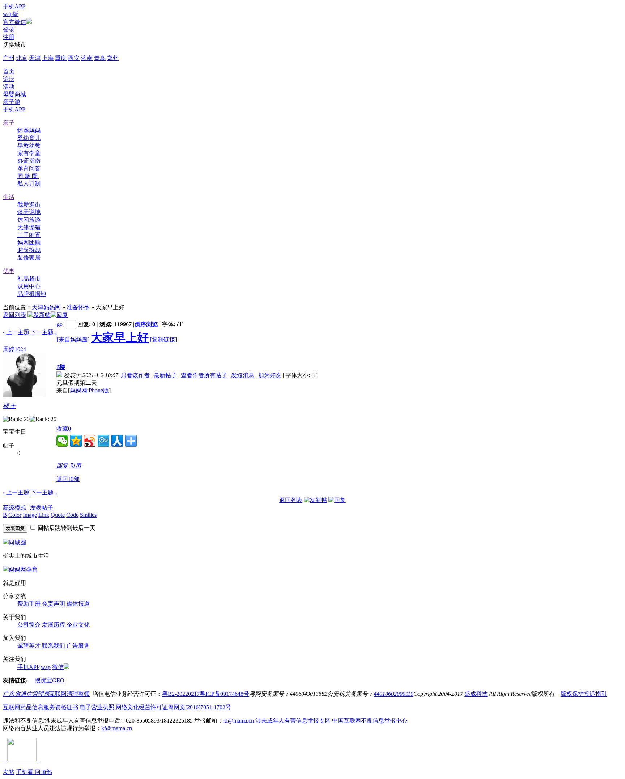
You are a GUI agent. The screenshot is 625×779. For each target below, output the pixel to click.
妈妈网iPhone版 (89, 390)
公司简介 (29, 625)
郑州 (113, 58)
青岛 (100, 58)
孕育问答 (29, 168)
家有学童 (29, 153)
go (60, 324)
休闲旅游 (29, 220)
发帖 (8, 772)
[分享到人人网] (117, 441)
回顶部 (43, 772)
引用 (75, 466)
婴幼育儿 (29, 138)
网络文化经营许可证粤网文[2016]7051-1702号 (173, 707)
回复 (62, 466)
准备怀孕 (78, 307)
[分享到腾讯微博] (103, 441)
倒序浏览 (146, 324)
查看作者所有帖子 (204, 375)
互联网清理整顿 (69, 694)
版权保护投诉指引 (584, 694)
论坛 (8, 79)
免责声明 (53, 604)
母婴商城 (14, 94)
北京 (21, 58)
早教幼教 (29, 145)
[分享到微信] (62, 441)
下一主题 (43, 332)
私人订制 (29, 183)
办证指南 (29, 161)
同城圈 (17, 542)
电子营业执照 (97, 707)
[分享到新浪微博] (89, 441)
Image (30, 515)
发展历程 (53, 625)
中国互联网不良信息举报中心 (369, 721)
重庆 (61, 58)
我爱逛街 (29, 204)
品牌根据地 (31, 294)
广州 (8, 58)
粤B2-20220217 (181, 694)
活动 (8, 87)
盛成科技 (476, 694)
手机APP (14, 6)
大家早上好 (120, 337)
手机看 (25, 772)
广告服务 (78, 646)
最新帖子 (165, 375)
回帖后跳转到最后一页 (66, 528)
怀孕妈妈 (29, 130)
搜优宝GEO (49, 680)
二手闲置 (29, 235)
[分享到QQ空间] (76, 441)
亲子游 (11, 102)
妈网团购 (29, 242)
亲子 (8, 123)
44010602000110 (393, 694)
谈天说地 (29, 212)
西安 (74, 58)
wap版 (10, 14)
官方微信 (14, 22)
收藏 (63, 429)
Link (43, 515)
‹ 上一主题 (16, 332)
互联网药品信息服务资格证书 (40, 707)
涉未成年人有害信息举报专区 (293, 721)
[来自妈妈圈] (73, 339)
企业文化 (78, 625)
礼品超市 (29, 279)
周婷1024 (14, 349)
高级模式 (14, 508)
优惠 (8, 271)
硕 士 (9, 406)
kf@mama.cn (238, 721)
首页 (8, 71)
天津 (35, 58)
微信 (58, 667)
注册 (8, 37)
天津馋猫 (29, 227)
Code (72, 515)
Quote (58, 515)
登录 (8, 29)
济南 (87, 58)
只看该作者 (135, 375)
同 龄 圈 (28, 176)
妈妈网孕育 (23, 569)
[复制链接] (163, 339)
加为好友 (269, 375)
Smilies (88, 515)
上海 (48, 58)
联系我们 (53, 646)
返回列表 (14, 315)
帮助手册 (29, 604)
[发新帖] (39, 315)
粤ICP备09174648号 (224, 694)
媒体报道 (78, 604)
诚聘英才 (29, 646)
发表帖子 (41, 508)
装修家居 (29, 258)
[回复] (59, 315)
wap (46, 667)
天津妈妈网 (46, 307)
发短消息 (242, 375)
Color (14, 515)
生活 (8, 197)
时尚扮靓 (29, 250)
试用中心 (29, 286)
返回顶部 (68, 479)
